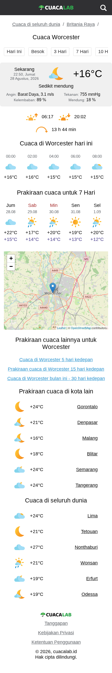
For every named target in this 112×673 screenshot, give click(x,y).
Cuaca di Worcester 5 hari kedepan (56, 359)
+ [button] (11, 258)
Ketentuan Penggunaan (56, 642)
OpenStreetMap (81, 328)
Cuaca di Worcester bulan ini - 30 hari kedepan (56, 378)
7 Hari (82, 51)
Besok (37, 51)
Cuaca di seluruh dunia (36, 24)
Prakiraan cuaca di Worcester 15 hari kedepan (56, 369)
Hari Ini (14, 51)
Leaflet (61, 328)
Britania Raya (81, 24)
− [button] (11, 266)
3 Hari (60, 51)
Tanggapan (56, 623)
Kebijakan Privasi (56, 632)
